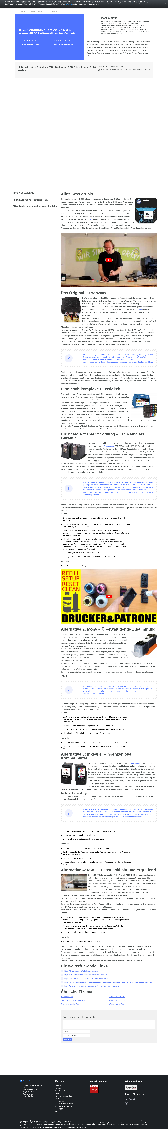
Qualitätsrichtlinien (61, 1091)
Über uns (58, 1086)
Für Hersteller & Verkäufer (64, 1104)
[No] (166, 4)
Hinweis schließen (144, 6)
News (57, 1093)
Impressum (143, 1120)
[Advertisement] (83, 171)
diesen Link (69, 4)
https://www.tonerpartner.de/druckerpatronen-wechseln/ (85, 975)
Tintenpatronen (134, 763)
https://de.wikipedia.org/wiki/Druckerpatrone (81, 971)
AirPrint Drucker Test (117, 996)
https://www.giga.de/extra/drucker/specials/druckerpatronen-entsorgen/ (91, 986)
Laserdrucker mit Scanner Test (73, 1000)
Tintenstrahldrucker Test (70, 1004)
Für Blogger (59, 1109)
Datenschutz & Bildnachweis (128, 1120)
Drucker (139, 310)
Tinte (89, 219)
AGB (116, 1120)
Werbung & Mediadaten (63, 1106)
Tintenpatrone (109, 446)
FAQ (56, 1111)
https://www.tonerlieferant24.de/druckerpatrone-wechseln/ (86, 979)
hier (145, 1126)
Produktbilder (59, 1101)
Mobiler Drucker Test (117, 1000)
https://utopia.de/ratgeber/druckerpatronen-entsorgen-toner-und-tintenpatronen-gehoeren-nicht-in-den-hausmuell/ (108, 982)
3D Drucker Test (67, 996)
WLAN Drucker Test (116, 1004)
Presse (57, 1098)
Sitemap (109, 1120)
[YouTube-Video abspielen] (109, 260)
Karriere (58, 1088)
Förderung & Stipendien (63, 1096)
